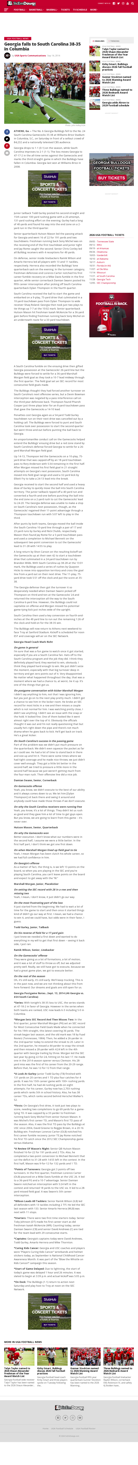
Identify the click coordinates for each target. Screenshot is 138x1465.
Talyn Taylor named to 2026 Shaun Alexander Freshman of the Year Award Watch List (115, 53)
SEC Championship (106, 282)
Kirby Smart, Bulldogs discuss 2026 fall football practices (117, 66)
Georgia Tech (104, 279)
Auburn (101, 262)
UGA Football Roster (86, 1428)
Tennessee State (105, 241)
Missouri (101, 272)
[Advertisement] (69, 21)
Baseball (51, 9)
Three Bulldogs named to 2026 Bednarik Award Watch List (117, 92)
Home (46, 1428)
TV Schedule (80, 9)
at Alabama (102, 258)
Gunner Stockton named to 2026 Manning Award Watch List (116, 79)
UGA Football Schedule (62, 1428)
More (93, 9)
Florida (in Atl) (104, 265)
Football (19, 9)
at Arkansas (103, 248)
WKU (99, 244)
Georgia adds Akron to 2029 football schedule (115, 104)
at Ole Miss (102, 269)
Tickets (65, 9)
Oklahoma (102, 251)
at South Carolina (106, 276)
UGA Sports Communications (30, 55)
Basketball (35, 9)
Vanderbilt (102, 255)
